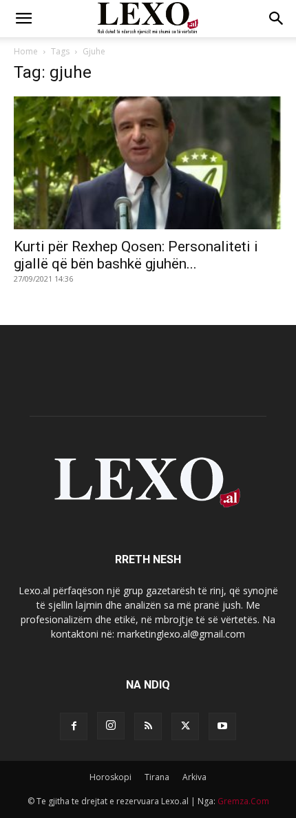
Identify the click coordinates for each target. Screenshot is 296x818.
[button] (23, 18)
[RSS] (148, 726)
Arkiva (194, 777)
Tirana (157, 777)
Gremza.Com (243, 801)
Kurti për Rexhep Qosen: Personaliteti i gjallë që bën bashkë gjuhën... (136, 255)
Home (26, 51)
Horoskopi (110, 777)
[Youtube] (222, 726)
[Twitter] (185, 726)
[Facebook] (73, 726)
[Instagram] (111, 726)
